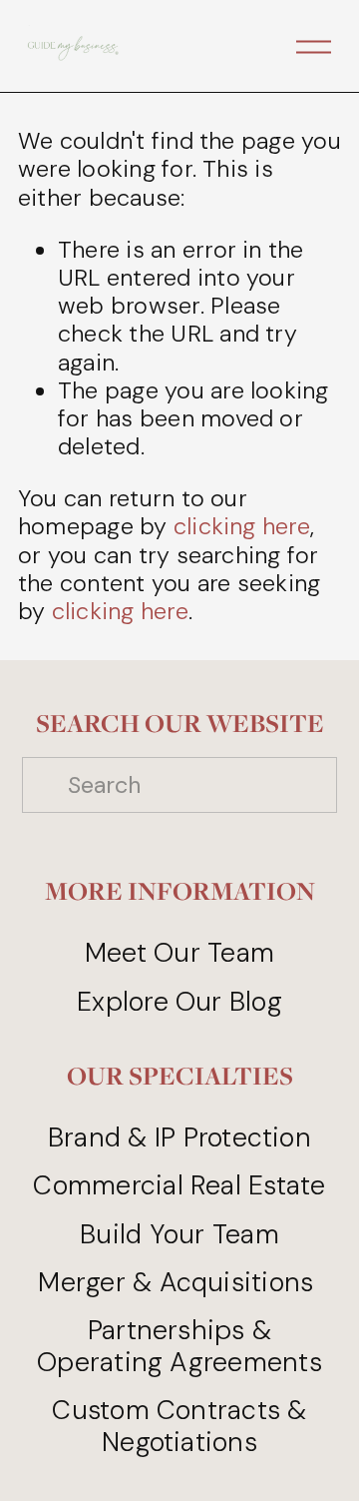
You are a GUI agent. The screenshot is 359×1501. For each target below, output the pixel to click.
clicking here (242, 526)
